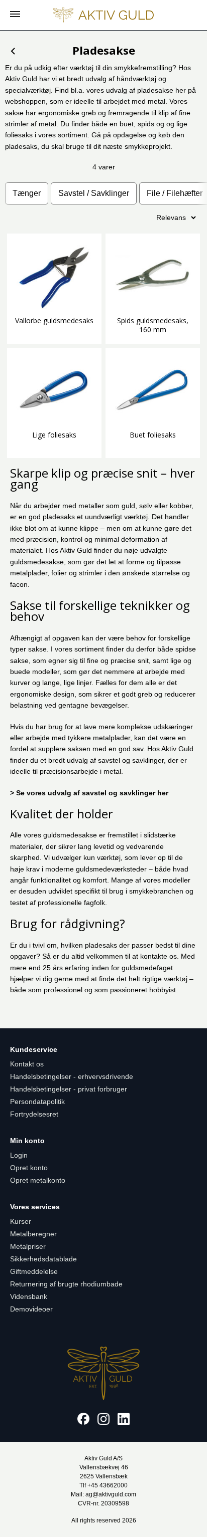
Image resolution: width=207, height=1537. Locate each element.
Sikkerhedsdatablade (43, 1259)
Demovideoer (31, 1309)
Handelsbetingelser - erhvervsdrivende (71, 1076)
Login (19, 1155)
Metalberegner (33, 1234)
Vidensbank (28, 1296)
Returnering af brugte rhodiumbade (66, 1284)
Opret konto (29, 1168)
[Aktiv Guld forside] (103, 15)
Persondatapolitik (37, 1101)
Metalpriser (28, 1246)
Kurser (20, 1221)
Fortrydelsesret (34, 1114)
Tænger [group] (27, 193)
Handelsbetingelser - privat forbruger (68, 1089)
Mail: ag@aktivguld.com (103, 1494)
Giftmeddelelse (34, 1271)
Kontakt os (27, 1064)
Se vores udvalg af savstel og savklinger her (92, 793)
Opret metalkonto (37, 1180)
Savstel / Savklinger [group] (93, 193)
